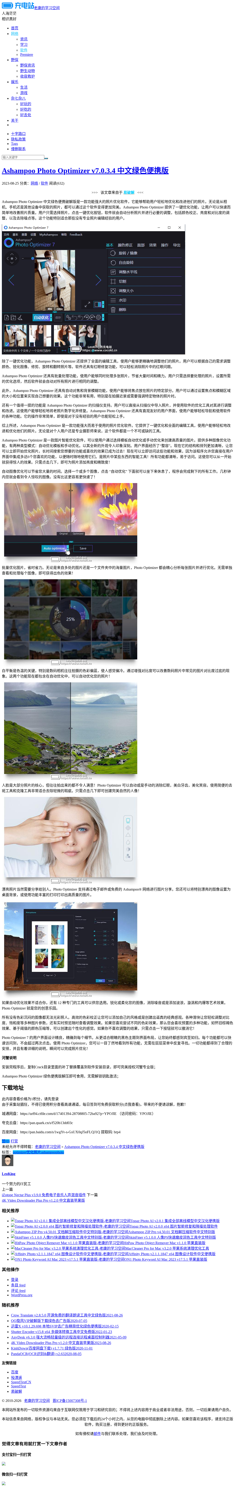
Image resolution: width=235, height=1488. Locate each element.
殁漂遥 (16, 1378)
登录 (14, 1280)
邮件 (97, 1434)
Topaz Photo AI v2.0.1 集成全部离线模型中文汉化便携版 (175, 1221)
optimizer (19, 1152)
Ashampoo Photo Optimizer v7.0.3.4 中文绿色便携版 (85, 170)
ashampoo (48, 1152)
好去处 (25, 115)
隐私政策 (18, 139)
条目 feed (18, 1285)
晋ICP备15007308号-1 (70, 1401)
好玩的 (25, 104)
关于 (14, 120)
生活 (24, 87)
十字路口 (18, 134)
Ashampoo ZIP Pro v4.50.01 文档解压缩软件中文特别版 (171, 1232)
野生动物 (27, 71)
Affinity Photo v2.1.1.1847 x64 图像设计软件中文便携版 (172, 1254)
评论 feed (18, 1291)
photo (60, 1152)
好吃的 (25, 109)
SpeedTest (18, 1386)
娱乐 (14, 82)
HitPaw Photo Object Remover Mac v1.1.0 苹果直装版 (164, 1243)
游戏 (24, 93)
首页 (14, 28)
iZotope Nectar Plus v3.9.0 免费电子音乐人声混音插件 (44, 1195)
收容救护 (27, 76)
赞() (6, 1141)
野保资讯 (27, 65)
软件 (24, 50)
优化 (30, 1152)
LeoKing (8, 1174)
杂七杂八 (18, 98)
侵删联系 (18, 149)
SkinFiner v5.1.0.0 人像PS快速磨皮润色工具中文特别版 (172, 1237)
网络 (14, 34)
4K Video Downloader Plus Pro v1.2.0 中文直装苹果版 (43, 1200)
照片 (37, 1152)
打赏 (14, 1141)
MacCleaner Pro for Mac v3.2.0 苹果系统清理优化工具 (167, 1248)
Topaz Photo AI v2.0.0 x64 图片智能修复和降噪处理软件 (174, 1226)
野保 (14, 60)
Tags (14, 144)
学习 (24, 45)
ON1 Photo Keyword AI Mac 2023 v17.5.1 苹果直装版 (165, 1259)
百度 (14, 1372)
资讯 (24, 39)
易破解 (16, 1391)
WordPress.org (21, 1295)
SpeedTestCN (21, 1382)
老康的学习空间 (47, 8)
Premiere (26, 54)
